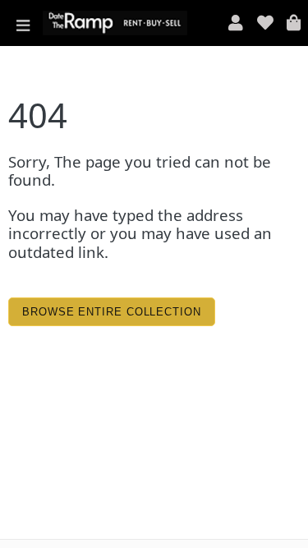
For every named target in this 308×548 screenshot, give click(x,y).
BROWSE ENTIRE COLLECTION (111, 312)
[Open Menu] (23, 23)
